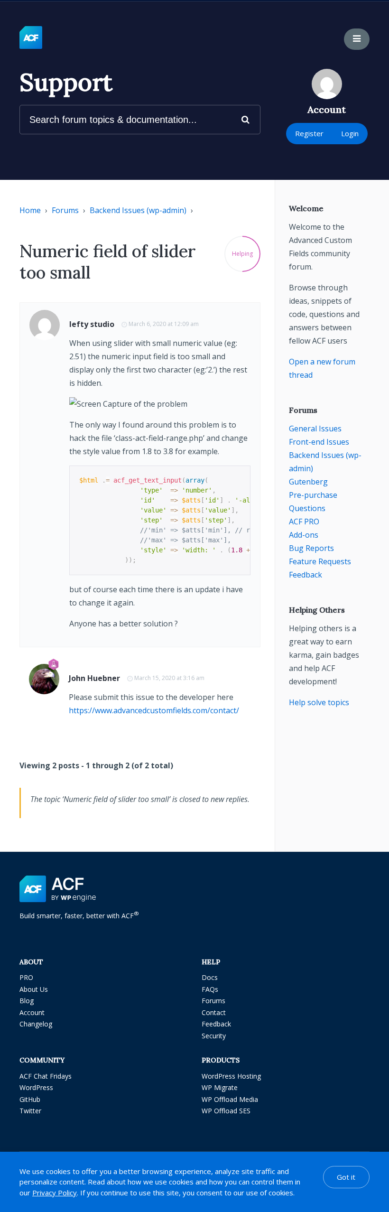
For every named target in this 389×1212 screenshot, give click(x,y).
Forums (65, 210)
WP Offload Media (230, 1099)
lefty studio (91, 324)
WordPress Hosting (231, 1076)
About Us (33, 989)
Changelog (35, 1023)
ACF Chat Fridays (45, 1076)
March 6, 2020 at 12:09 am (164, 324)
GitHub (29, 1099)
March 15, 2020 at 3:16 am (169, 678)
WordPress (36, 1087)
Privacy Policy (54, 1192)
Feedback (305, 574)
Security (214, 1035)
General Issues (315, 428)
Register (309, 133)
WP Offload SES (226, 1110)
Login (350, 133)
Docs (210, 977)
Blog (26, 1000)
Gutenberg (308, 481)
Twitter (30, 1110)
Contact (214, 1012)
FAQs (210, 989)
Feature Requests (320, 561)
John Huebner (94, 678)
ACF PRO (304, 521)
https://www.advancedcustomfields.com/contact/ (154, 710)
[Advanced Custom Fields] (30, 38)
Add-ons (303, 535)
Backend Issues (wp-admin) (138, 210)
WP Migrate (220, 1087)
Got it (346, 1177)
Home (30, 210)
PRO (26, 977)
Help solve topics (319, 702)
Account (32, 1012)
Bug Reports (311, 548)
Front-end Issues (319, 442)
